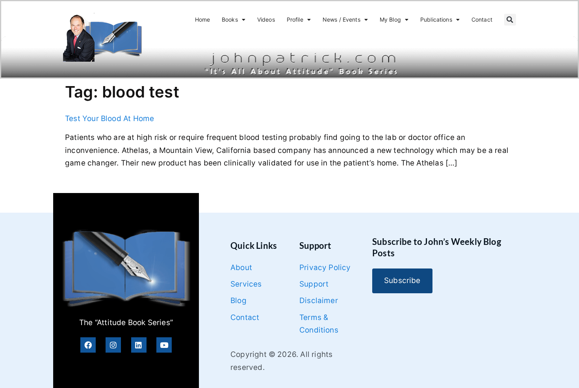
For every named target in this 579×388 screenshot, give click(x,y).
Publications (436, 19)
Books (230, 19)
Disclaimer (318, 300)
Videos (266, 19)
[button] (510, 20)
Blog (238, 300)
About (241, 267)
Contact (481, 19)
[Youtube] (164, 345)
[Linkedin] (139, 345)
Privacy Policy (325, 267)
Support (313, 284)
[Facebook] (88, 345)
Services (246, 284)
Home (202, 19)
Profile (295, 19)
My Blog (390, 19)
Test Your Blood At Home (109, 118)
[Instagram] (113, 345)
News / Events (341, 19)
